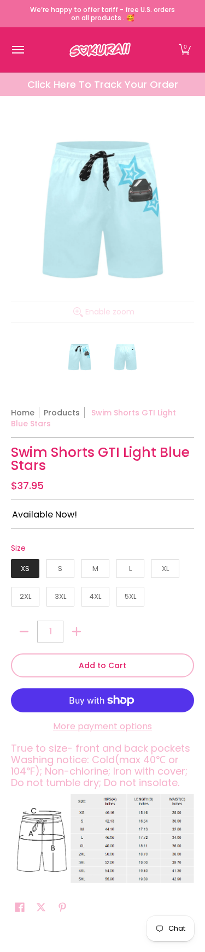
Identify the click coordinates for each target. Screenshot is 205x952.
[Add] (76, 631)
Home (22, 412)
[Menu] (17, 50)
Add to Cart (102, 665)
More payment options (102, 726)
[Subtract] (24, 631)
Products (62, 412)
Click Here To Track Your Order (102, 84)
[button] (184, 50)
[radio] (25, 571)
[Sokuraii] (100, 50)
